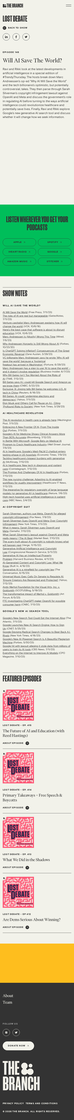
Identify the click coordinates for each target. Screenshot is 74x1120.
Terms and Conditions (42, 1103)
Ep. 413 (27, 854)
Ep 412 (27, 914)
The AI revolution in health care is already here (29, 420)
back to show (17, 28)
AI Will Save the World (15, 312)
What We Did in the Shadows (26, 860)
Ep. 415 (27, 725)
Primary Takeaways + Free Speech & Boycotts (32, 797)
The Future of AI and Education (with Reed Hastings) (33, 733)
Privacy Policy (13, 1103)
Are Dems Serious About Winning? (31, 919)
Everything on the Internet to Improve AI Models (30, 653)
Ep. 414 (27, 790)
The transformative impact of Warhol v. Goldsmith (31, 594)
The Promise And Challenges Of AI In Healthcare (31, 472)
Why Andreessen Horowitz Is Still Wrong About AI (31, 343)
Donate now (16, 1045)
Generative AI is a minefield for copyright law (28, 569)
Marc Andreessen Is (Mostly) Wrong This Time (29, 336)
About (8, 995)
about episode (13, 743)
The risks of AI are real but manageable (25, 315)
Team (7, 1002)
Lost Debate (11, 725)
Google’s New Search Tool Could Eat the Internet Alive (34, 618)
